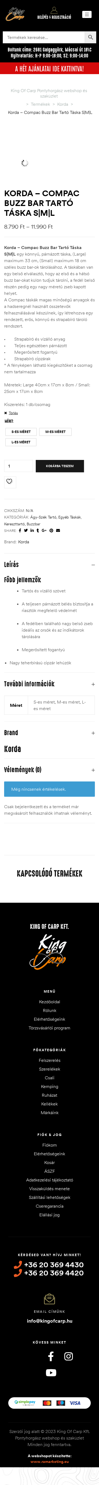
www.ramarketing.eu (50, 1461)
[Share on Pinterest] (51, 530)
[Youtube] (51, 1373)
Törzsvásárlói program (49, 1028)
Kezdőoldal (49, 1001)
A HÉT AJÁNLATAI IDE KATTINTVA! (49, 68)
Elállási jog (49, 1214)
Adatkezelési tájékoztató (49, 1180)
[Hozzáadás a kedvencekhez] (10, 482)
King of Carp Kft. (49, 926)
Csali (49, 1077)
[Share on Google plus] (44, 530)
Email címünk (49, 1312)
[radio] (21, 432)
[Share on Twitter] (26, 530)
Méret (9, 421)
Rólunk (49, 1010)
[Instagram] (68, 1356)
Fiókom (49, 1145)
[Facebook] (51, 1356)
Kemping (49, 1086)
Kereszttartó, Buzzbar (22, 524)
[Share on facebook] (20, 530)
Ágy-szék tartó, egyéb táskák (55, 517)
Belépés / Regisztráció (54, 17)
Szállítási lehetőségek (49, 1197)
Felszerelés (50, 1060)
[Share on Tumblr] (37, 530)
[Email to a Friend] (58, 530)
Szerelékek (49, 1069)
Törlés (13, 413)
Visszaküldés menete (49, 1188)
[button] (87, 14)
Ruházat (49, 1095)
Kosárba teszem (60, 466)
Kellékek (49, 1104)
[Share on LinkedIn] (32, 530)
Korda (23, 541)
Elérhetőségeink (49, 1019)
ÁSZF (49, 1171)
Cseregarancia (50, 1206)
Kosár (49, 1162)
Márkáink (50, 1112)
